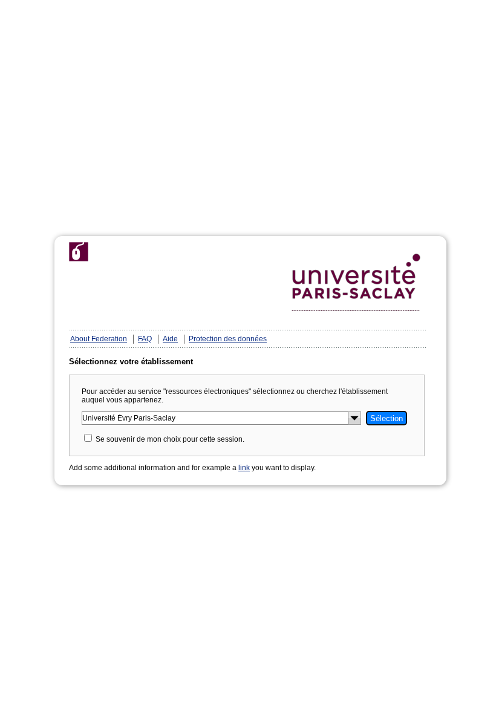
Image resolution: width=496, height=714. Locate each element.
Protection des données (228, 339)
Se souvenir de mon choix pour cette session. (170, 439)
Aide (170, 339)
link (244, 467)
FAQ (145, 339)
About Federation (98, 339)
